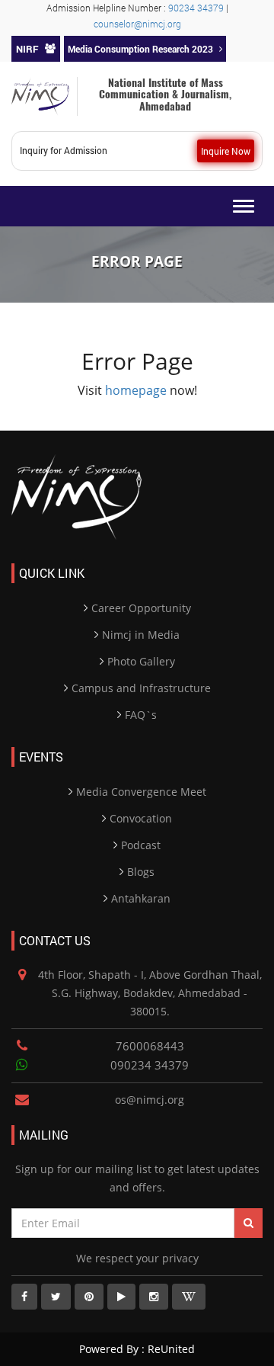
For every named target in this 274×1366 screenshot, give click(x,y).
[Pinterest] (89, 1297)
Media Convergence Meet (141, 791)
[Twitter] (56, 1297)
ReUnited (170, 1349)
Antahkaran (140, 898)
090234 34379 (149, 1065)
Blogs (141, 871)
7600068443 (150, 1045)
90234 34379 (197, 8)
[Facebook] (24, 1297)
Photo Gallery (141, 661)
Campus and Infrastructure (141, 688)
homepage (136, 390)
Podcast (141, 845)
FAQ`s (141, 714)
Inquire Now (225, 151)
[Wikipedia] (189, 1297)
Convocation (141, 818)
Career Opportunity (141, 608)
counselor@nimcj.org (137, 24)
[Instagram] (153, 1297)
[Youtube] (121, 1297)
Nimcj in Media (141, 634)
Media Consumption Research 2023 (140, 49)
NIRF (27, 49)
